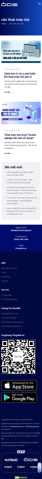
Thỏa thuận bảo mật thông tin (12, 322)
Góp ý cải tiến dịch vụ (9, 268)
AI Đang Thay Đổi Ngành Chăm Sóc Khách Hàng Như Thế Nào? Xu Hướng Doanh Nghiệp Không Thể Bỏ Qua (21, 190)
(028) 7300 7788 (21, 239)
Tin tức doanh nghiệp (9, 299)
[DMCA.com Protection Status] (21, 477)
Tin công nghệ (6, 295)
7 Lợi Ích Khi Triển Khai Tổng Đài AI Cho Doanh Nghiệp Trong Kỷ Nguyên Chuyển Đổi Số (22, 201)
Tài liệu (3, 272)
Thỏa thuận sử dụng (8, 318)
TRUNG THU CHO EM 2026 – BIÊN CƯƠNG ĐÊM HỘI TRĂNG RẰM (20, 181)
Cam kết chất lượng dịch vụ (11, 326)
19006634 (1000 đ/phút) (21, 230)
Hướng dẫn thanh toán (9, 313)
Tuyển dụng (5, 277)
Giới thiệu (4, 281)
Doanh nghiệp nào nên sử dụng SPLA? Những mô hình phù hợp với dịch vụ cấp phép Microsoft (22, 211)
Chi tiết (7, 92)
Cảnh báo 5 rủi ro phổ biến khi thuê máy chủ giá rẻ (19, 75)
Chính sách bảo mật (32, 426)
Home (3, 24)
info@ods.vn (21, 248)
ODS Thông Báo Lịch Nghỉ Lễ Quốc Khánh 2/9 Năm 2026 (20, 173)
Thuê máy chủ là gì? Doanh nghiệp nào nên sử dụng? (20, 136)
